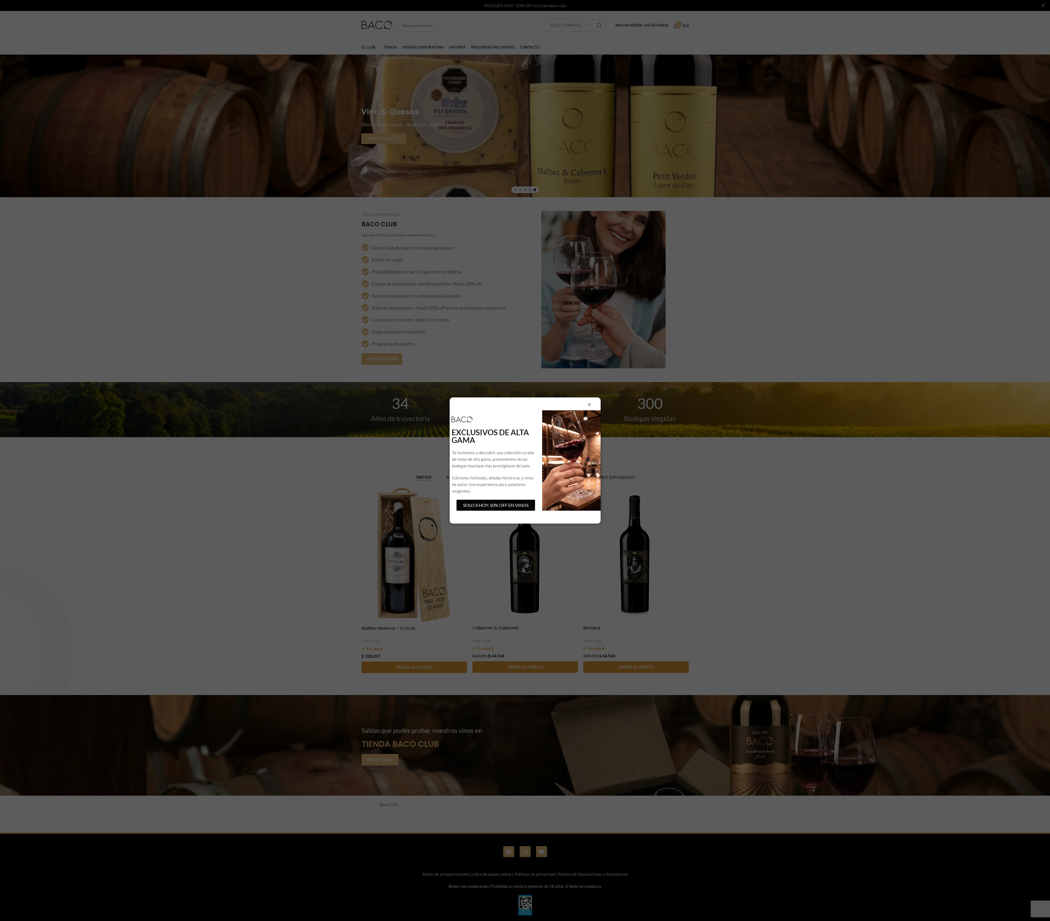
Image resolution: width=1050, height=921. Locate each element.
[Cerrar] (589, 404)
